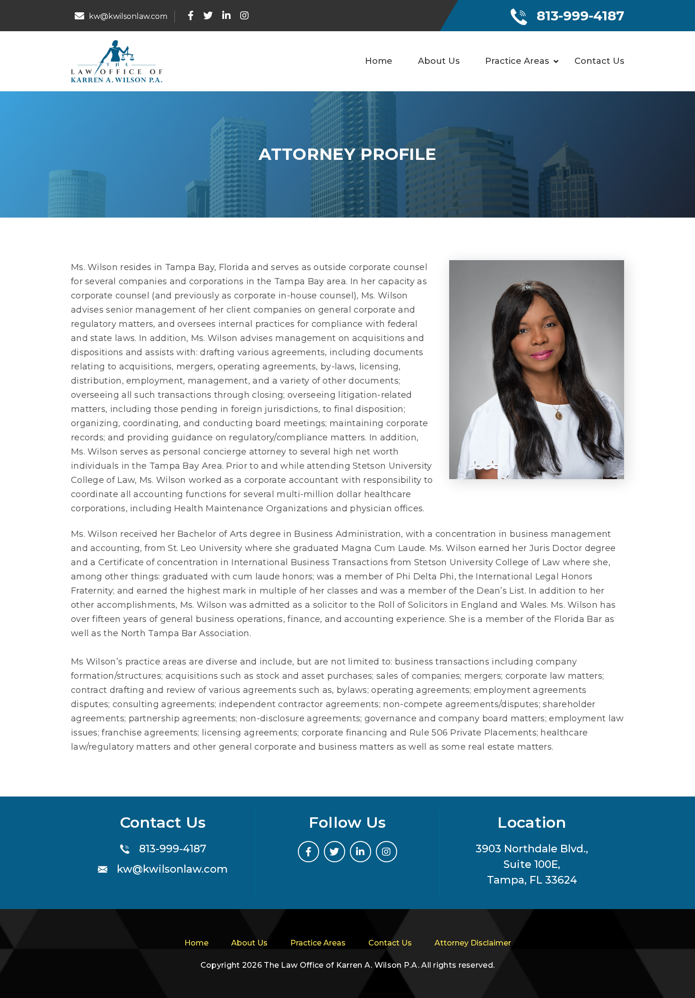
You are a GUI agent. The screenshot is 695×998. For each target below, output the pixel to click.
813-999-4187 (580, 16)
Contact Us (599, 61)
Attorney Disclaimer (472, 942)
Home (378, 61)
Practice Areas (517, 61)
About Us (439, 61)
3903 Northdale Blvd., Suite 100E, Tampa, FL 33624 (532, 864)
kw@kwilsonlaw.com (172, 869)
